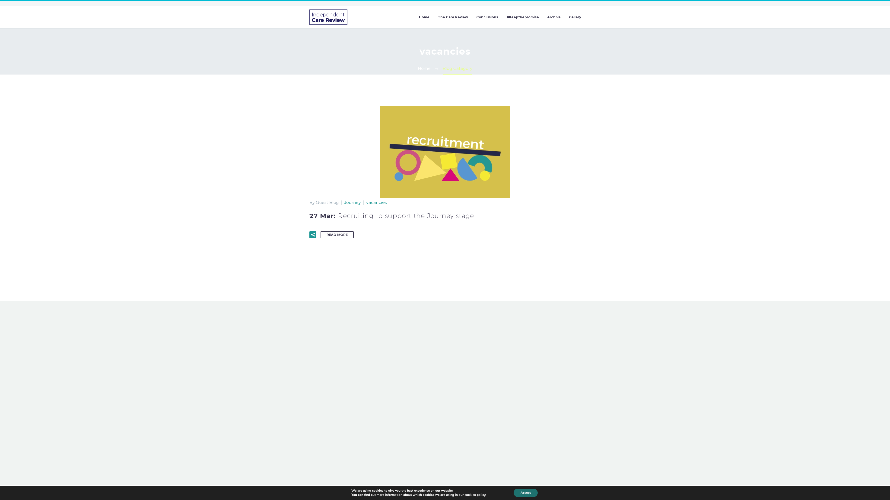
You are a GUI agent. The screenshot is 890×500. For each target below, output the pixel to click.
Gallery (575, 17)
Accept (526, 493)
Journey (352, 202)
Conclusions (487, 17)
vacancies (376, 202)
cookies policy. (475, 495)
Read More (337, 235)
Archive (554, 17)
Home (424, 17)
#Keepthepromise (522, 17)
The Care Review (453, 17)
